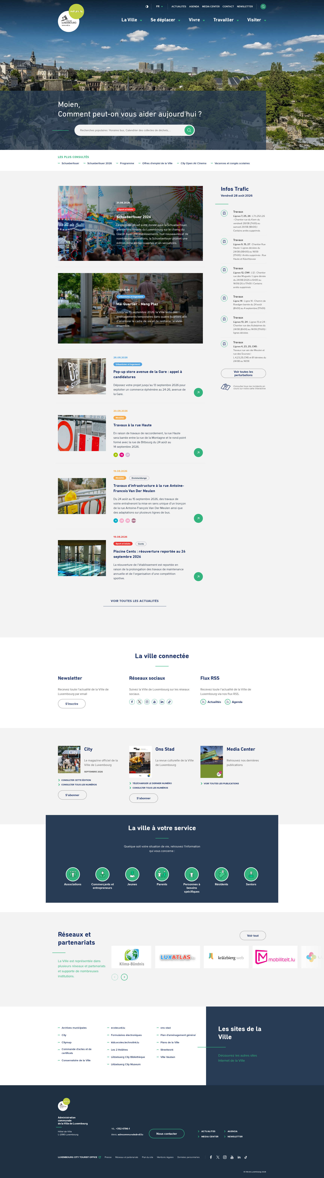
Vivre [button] (195, 20)
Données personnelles (188, 1157)
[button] (263, 6)
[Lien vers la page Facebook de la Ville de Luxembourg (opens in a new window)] (132, 702)
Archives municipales (74, 1027)
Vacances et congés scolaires (232, 163)
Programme (127, 163)
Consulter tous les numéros (79, 784)
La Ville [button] (130, 20)
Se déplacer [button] (163, 20)
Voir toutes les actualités (135, 600)
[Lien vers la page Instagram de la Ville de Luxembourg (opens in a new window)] (147, 702)
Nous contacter (166, 1133)
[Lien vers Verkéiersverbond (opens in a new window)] (275, 957)
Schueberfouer (70, 163)
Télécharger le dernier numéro (152, 783)
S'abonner (72, 795)
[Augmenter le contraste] (147, 6)
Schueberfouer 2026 (99, 163)
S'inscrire (71, 703)
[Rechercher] (189, 130)
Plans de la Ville (169, 1042)
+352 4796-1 (123, 1128)
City (64, 1035)
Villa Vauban (167, 1057)
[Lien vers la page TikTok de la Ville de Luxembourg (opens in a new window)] (169, 702)
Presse (108, 1157)
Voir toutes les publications (221, 783)
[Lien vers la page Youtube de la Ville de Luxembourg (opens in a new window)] (154, 702)
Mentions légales (165, 1157)
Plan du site (147, 1157)
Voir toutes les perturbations (243, 373)
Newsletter (245, 6)
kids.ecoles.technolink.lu (125, 1042)
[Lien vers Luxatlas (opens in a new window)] (177, 957)
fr (157, 6)
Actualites (208, 1131)
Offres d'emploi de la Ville (157, 163)
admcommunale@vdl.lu (130, 1134)
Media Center (211, 6)
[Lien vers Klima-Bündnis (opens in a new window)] (131, 957)
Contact (228, 6)
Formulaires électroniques (126, 1035)
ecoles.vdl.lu (118, 1027)
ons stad (165, 1027)
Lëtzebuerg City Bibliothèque (128, 1057)
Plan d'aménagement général (178, 1035)
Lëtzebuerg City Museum (126, 1064)
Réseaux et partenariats (126, 1157)
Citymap (66, 1042)
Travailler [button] (224, 20)
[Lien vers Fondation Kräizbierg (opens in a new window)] (226, 957)
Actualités (179, 6)
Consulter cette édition (76, 780)
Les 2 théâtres (119, 1049)
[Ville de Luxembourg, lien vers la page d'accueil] (71, 31)
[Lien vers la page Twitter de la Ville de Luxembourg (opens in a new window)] (139, 702)
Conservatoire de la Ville (76, 1060)
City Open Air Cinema (193, 163)
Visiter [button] (254, 20)
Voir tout (253, 935)
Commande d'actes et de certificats (77, 1051)
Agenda (194, 6)
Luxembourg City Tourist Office (77, 1157)
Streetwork (166, 1049)
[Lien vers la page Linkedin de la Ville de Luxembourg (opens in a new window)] (162, 702)
